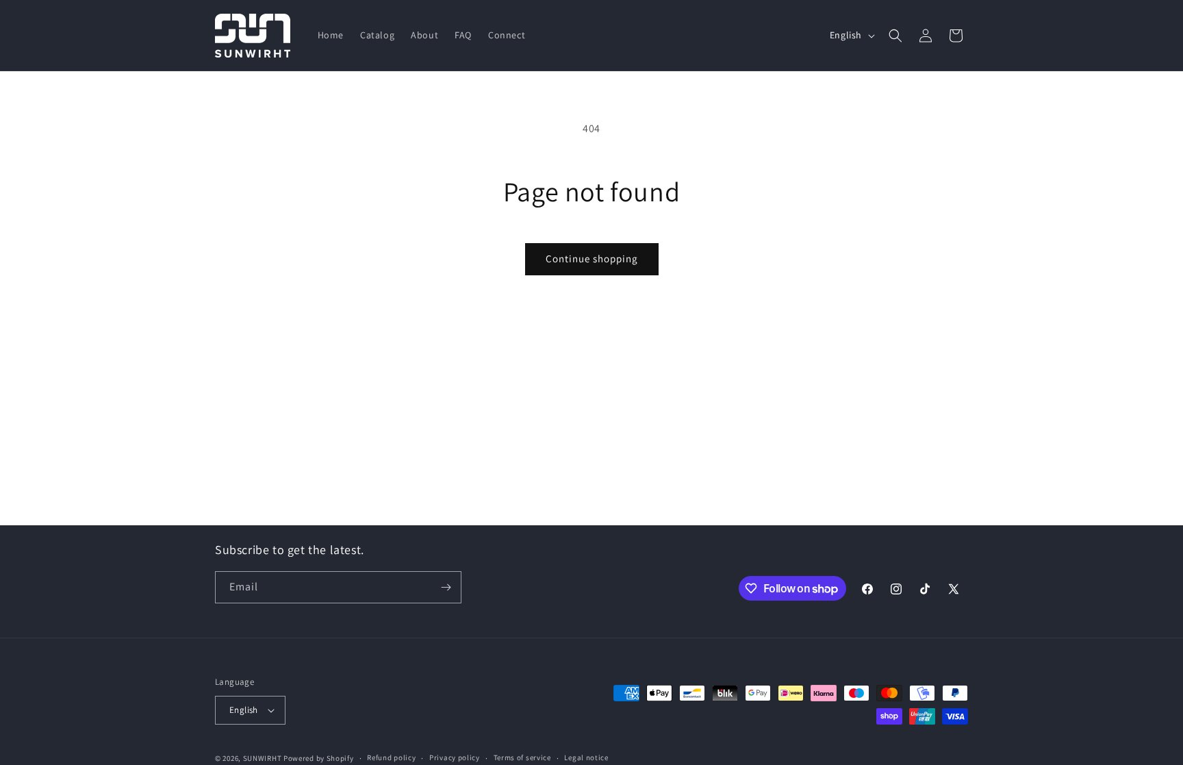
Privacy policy (454, 757)
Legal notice (586, 757)
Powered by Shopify (318, 758)
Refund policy (391, 757)
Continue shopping (592, 258)
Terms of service (522, 757)
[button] (895, 36)
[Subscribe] (446, 587)
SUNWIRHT (262, 758)
